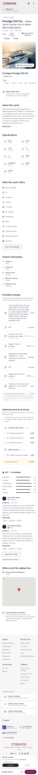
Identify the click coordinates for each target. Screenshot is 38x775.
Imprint (23, 683)
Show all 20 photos (25, 65)
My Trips (5, 668)
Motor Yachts (6, 653)
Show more (6, 126)
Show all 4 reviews (11, 554)
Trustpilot (5, 720)
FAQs (22, 653)
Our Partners (25, 680)
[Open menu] (34, 3)
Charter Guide (25, 643)
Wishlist (4, 671)
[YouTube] (25, 753)
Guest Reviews (12, 34)
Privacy (30, 747)
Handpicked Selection (28, 656)
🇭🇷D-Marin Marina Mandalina (27, 34)
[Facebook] (22, 753)
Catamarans (6, 649)
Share (8, 38)
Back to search (9, 17)
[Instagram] (19, 753)
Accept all (10, 765)
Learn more (22, 759)
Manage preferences (8, 761)
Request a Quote (26, 649)
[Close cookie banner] (35, 757)
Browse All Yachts (8, 643)
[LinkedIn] (28, 753)
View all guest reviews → (10, 559)
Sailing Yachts (6, 646)
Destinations (6, 656)
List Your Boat (9, 737)
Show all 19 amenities (12, 247)
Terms (19, 749)
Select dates (30, 772)
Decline (27, 765)
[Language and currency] (29, 3)
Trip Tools (24, 646)
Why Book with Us (26, 674)
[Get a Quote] (22, 772)
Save (16, 38)
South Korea (6, 659)
